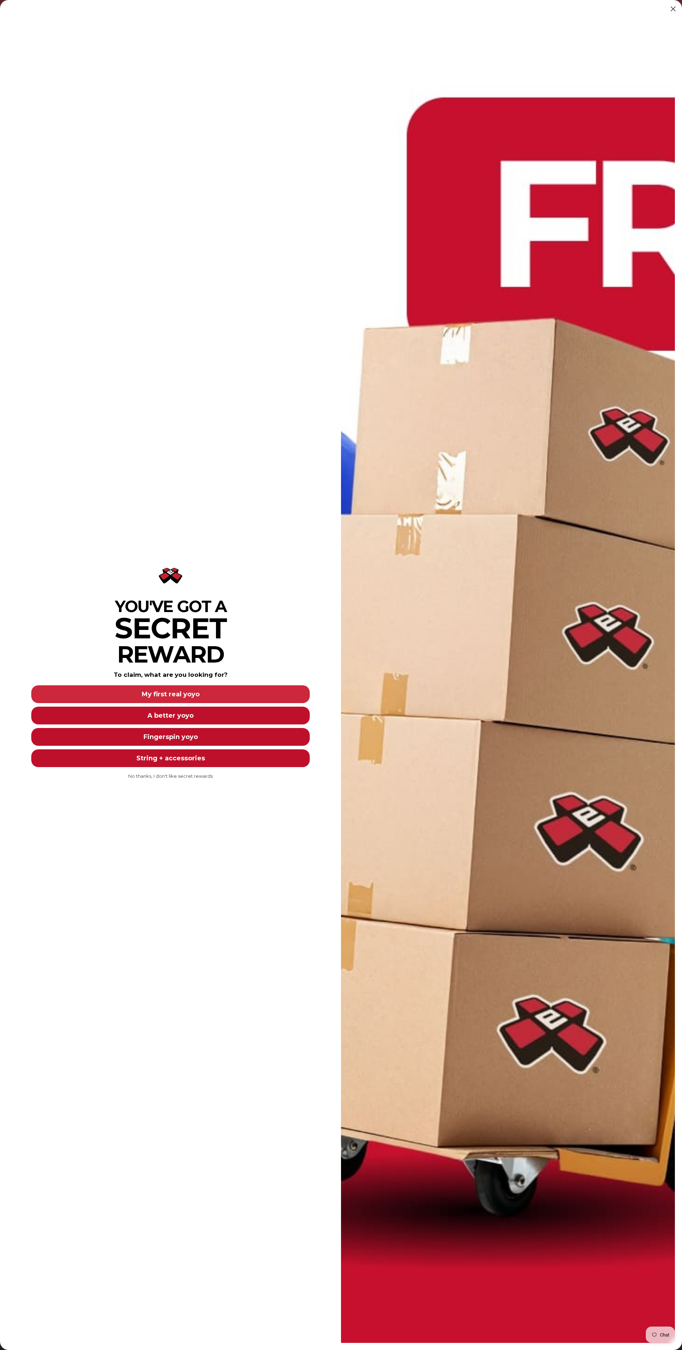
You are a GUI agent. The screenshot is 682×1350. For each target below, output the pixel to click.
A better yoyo (170, 715)
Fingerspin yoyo (171, 737)
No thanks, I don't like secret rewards (170, 776)
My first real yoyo (171, 694)
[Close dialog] (673, 9)
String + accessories (170, 758)
